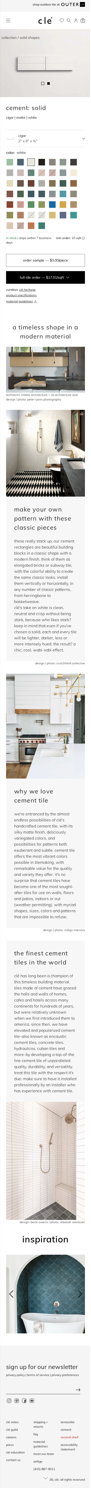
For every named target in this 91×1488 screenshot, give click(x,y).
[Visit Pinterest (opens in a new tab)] (17, 1400)
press (10, 1445)
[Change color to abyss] (31, 194)
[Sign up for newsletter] (45, 1390)
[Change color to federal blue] (20, 162)
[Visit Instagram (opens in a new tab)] (9, 1400)
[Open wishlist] (61, 20)
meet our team (43, 1454)
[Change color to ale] (31, 226)
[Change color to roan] (10, 183)
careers (11, 1437)
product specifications (21, 295)
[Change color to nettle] (31, 204)
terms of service (38, 1375)
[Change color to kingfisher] (73, 215)
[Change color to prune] (10, 194)
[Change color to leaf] (20, 194)
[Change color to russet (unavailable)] (20, 226)
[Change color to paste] (73, 173)
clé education (15, 1452)
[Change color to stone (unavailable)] (31, 215)
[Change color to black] (42, 162)
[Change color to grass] (42, 204)
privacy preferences (65, 1375)
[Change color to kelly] (31, 173)
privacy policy (15, 1375)
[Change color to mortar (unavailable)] (42, 215)
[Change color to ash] (10, 173)
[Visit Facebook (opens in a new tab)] (24, 1400)
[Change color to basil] (63, 162)
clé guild (12, 1430)
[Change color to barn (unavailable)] (52, 173)
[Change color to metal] (52, 162)
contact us (13, 1460)
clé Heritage (27, 290)
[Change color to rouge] (20, 215)
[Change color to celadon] (42, 183)
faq (35, 1434)
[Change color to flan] (52, 215)
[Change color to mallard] (42, 194)
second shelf (69, 1437)
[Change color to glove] (73, 204)
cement (66, 1430)
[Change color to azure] (63, 194)
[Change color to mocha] (20, 173)
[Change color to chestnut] (31, 183)
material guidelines (19, 301)
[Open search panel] (68, 20)
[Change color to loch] (42, 226)
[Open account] (75, 20)
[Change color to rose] (20, 204)
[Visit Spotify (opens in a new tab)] (32, 1400)
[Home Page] (45, 20)
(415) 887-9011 (44, 1469)
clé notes (12, 1422)
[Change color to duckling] (63, 204)
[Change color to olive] (10, 215)
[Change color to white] (31, 162)
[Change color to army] (52, 183)
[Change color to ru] (10, 162)
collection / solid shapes (21, 37)
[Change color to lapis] (52, 204)
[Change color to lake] (63, 173)
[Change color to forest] (63, 183)
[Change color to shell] (10, 226)
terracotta (67, 1422)
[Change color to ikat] (63, 215)
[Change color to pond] (52, 194)
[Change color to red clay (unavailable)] (42, 173)
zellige (37, 1461)
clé (57, 1479)
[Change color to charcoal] (73, 162)
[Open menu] (8, 20)
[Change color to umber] (73, 183)
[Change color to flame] (10, 204)
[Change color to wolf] (73, 194)
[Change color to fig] (20, 183)
